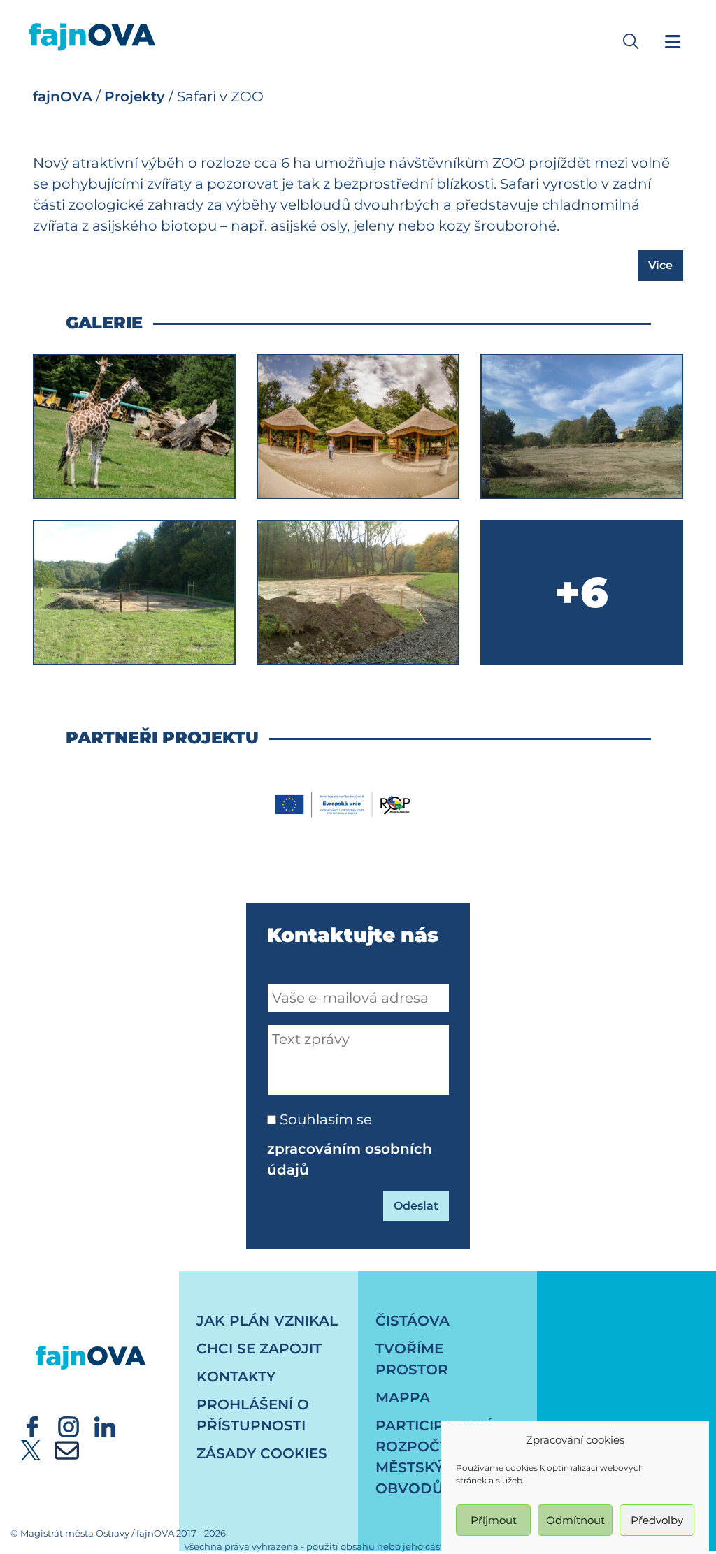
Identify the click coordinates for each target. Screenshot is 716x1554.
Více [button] (660, 265)
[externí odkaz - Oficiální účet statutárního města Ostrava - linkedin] (105, 1425)
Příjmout (494, 1520)
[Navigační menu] (673, 41)
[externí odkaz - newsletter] (67, 1449)
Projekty (134, 96)
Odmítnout (575, 1520)
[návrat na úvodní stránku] (91, 1344)
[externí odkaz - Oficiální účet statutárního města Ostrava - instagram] (68, 1425)
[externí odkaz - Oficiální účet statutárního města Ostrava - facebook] (32, 1425)
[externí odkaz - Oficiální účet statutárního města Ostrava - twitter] (31, 1449)
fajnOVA (62, 96)
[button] (631, 41)
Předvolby (657, 1520)
